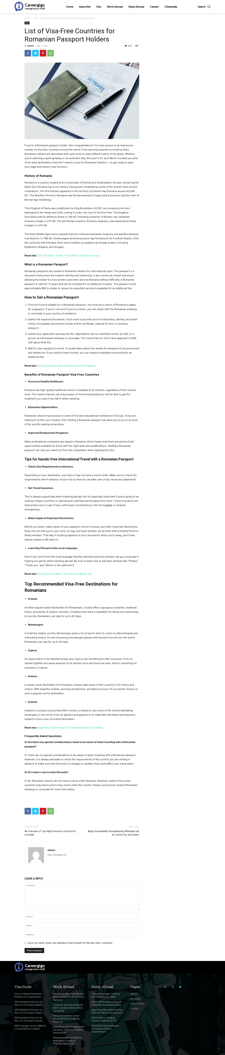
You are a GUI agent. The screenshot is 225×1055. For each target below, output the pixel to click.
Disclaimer (135, 998)
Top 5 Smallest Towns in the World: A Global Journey (68, 255)
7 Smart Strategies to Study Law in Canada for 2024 (105, 995)
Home (27, 18)
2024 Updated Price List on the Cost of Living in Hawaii (28, 1019)
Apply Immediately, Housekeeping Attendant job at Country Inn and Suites (113, 833)
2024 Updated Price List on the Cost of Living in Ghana (28, 1011)
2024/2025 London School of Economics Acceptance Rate (106, 1003)
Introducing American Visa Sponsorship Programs (67, 365)
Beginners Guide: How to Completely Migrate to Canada (70, 727)
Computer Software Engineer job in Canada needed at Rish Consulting (68, 1007)
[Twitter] (35, 53)
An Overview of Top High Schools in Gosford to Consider (50, 833)
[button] (204, 6)
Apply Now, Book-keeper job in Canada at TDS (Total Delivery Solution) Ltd (68, 1029)
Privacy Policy (137, 1003)
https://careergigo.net (56, 855)
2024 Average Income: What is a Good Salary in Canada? (30, 1027)
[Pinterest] (43, 53)
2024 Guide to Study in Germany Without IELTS (104, 1019)
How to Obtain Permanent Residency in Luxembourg (28, 995)
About (133, 993)
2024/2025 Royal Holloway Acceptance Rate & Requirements (105, 1028)
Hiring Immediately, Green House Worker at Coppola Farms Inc (66, 1018)
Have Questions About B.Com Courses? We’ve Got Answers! (107, 1011)
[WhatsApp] (50, 53)
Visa (35, 18)
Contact (134, 1008)
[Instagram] (173, 987)
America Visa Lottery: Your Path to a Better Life (65, 573)
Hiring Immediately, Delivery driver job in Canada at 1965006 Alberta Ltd (67, 1040)
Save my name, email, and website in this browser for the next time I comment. (70, 942)
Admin (31, 45)
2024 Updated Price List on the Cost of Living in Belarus (28, 1003)
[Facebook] (28, 53)
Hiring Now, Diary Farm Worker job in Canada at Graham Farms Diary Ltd (68, 996)
